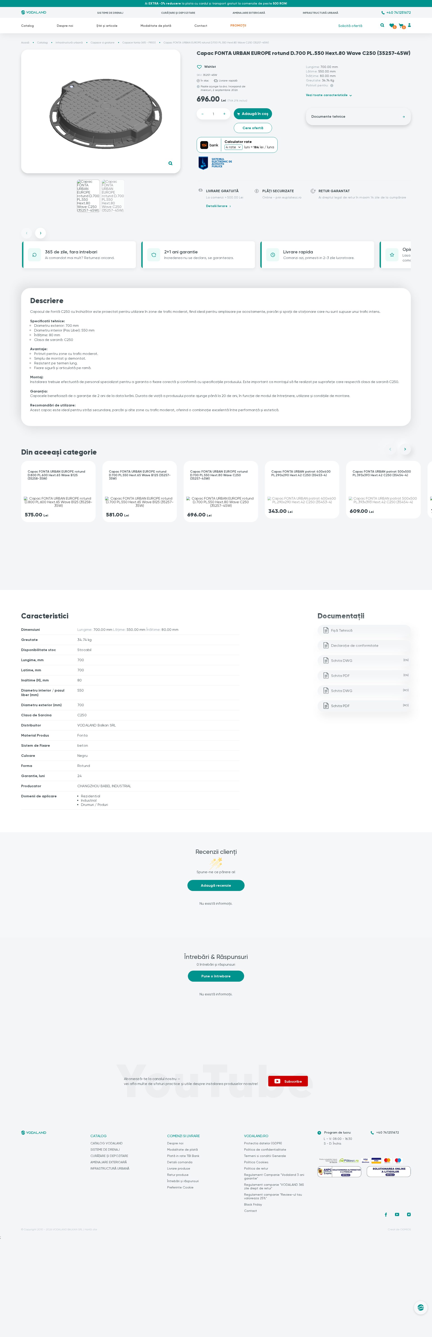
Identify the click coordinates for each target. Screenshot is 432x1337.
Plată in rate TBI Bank (183, 1156)
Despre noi (65, 25)
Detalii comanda (179, 1162)
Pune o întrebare (216, 976)
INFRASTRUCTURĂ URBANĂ (320, 12)
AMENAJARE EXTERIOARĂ (249, 12)
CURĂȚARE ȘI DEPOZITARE (178, 12)
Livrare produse (178, 1168)
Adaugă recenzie (216, 885)
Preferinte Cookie (180, 1187)
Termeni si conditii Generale (265, 1156)
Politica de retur (256, 1168)
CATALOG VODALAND (106, 1143)
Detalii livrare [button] (216, 206)
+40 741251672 (398, 12)
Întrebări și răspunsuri (183, 1181)
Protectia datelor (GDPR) (263, 1143)
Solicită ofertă (350, 25)
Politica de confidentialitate (265, 1149)
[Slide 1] (88, 196)
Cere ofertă (253, 128)
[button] (382, 25)
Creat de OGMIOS (399, 1229)
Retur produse (178, 1175)
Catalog (27, 25)
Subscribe (293, 1081)
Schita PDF (370, 676)
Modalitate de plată (156, 25)
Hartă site (91, 1229)
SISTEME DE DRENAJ (110, 12)
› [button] (41, 233)
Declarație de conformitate (355, 645)
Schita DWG (370, 660)
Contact (200, 25)
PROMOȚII (238, 25)
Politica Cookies (256, 1162)
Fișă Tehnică (341, 630)
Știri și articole (107, 25)
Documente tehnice (328, 116)
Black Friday (253, 1204)
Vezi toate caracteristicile (327, 95)
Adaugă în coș (254, 113)
